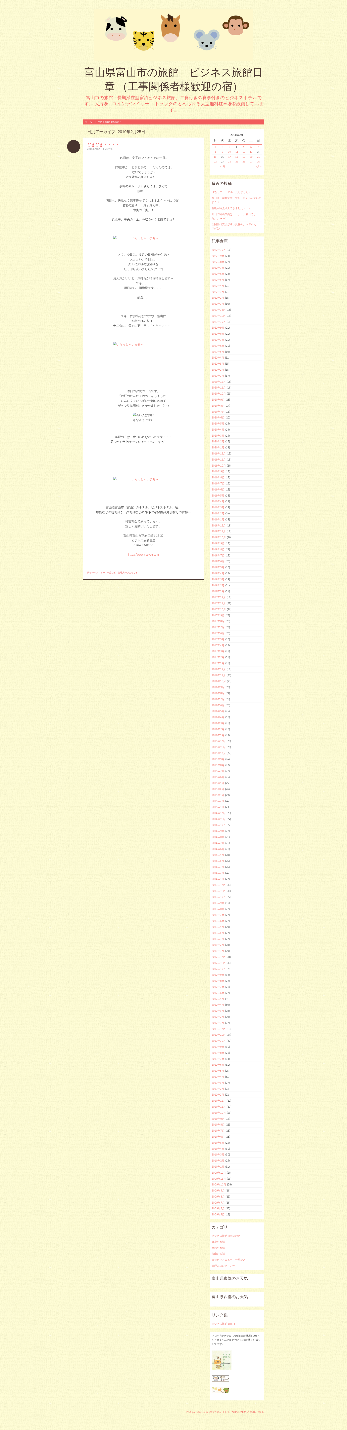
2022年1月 (218, 303)
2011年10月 (219, 1040)
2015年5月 (218, 783)
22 (215, 161)
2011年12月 (219, 1028)
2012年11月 (219, 962)
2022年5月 (218, 279)
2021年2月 (218, 369)
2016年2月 (218, 729)
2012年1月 (218, 1022)
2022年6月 (218, 273)
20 (251, 156)
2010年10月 (219, 1112)
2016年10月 (219, 681)
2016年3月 (218, 723)
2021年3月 (218, 363)
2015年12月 (219, 741)
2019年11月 (219, 459)
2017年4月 (218, 645)
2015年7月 (218, 771)
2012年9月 (218, 974)
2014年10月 (219, 825)
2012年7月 (218, 986)
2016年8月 (218, 693)
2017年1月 (218, 663)
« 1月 (222, 166)
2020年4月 (218, 429)
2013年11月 (219, 890)
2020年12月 (219, 381)
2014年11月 (219, 819)
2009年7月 (218, 1202)
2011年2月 (218, 1088)
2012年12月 (219, 956)
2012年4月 (218, 1004)
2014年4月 (218, 861)
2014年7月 (218, 843)
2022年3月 (218, 291)
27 (251, 161)
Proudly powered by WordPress (203, 1411)
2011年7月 (218, 1058)
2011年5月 (218, 1070)
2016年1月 (218, 735)
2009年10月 (219, 1184)
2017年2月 (218, 657)
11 (237, 151)
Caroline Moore (255, 1411)
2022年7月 (218, 267)
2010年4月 (218, 1148)
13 (251, 151)
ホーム (88, 121)
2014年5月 (218, 854)
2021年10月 (219, 321)
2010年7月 (218, 1130)
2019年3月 (218, 507)
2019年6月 (218, 489)
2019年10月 (219, 465)
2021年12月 (219, 309)
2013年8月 (218, 909)
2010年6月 (218, 1136)
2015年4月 (218, 789)
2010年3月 (218, 1154)
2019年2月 (218, 513)
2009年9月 (218, 1190)
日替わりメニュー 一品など (101, 572)
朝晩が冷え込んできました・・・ (231, 208)
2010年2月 (218, 1160)
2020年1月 (218, 447)
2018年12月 (219, 525)
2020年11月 (219, 387)
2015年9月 (218, 759)
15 (215, 156)
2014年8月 (218, 837)
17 (229, 156)
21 (258, 156)
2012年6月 (218, 992)
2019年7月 (218, 483)
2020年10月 (219, 393)
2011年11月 (219, 1034)
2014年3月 (218, 867)
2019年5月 (218, 495)
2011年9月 (218, 1046)
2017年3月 (218, 651)
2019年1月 (218, 519)
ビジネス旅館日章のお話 (226, 1235)
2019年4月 (218, 501)
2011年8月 (218, 1052)
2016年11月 (219, 675)
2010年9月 (218, 1118)
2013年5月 (218, 926)
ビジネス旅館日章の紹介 (108, 121)
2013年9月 (218, 903)
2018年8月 (218, 549)
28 (258, 161)
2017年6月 (218, 633)
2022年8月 (218, 261)
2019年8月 (218, 477)
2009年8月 (218, 1196)
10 (229, 151)
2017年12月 (219, 597)
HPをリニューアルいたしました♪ (231, 192)
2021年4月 (218, 357)
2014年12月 (219, 813)
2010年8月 (218, 1124)
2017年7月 (218, 627)
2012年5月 (218, 998)
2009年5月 (218, 1214)
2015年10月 (219, 753)
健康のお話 (218, 1241)
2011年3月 (218, 1082)
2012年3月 (218, 1010)
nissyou (108, 149)
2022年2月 (218, 297)
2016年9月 (218, 687)
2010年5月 (218, 1142)
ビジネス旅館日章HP (223, 1323)
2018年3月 (218, 579)
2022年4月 (218, 285)
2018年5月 (218, 567)
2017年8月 (218, 621)
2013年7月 (218, 914)
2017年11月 (219, 603)
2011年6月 (218, 1064)
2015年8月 (218, 765)
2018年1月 (218, 591)
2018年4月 (218, 573)
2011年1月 (218, 1094)
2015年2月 (218, 801)
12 (244, 151)
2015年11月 (219, 747)
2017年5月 (218, 639)
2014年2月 (218, 873)
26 (243, 161)
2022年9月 (218, 255)
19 (244, 156)
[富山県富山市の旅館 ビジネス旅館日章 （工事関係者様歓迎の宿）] (173, 35)
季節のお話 (218, 1247)
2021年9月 (218, 327)
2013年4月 (218, 932)
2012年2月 (218, 1016)
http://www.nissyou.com (143, 554)
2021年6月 (218, 345)
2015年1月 (218, 807)
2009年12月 (219, 1172)
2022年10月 (219, 249)
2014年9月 (218, 831)
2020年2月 (218, 441)
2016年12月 (219, 669)
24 (229, 161)
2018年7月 (218, 555)
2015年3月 (218, 795)
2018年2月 (218, 585)
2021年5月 (218, 351)
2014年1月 (218, 879)
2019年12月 (219, 453)
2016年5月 (218, 711)
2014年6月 (218, 849)
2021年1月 (218, 375)
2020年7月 (218, 411)
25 (236, 161)
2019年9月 (218, 471)
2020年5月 (218, 423)
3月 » (258, 166)
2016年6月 (218, 705)
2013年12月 (219, 884)
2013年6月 (218, 920)
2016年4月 (218, 717)
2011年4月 (218, 1076)
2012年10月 (219, 968)
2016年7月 (218, 699)
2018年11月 (219, 531)
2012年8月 (218, 980)
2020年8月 (218, 405)
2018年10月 (219, 537)
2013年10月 (219, 897)
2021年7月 (218, 339)
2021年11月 (219, 315)
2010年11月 (219, 1106)
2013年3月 (218, 939)
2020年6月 (218, 417)
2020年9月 (218, 399)
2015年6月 (218, 777)
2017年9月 (218, 615)
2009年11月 (219, 1178)
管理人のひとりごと (128, 572)
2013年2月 (218, 944)
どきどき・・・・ (103, 144)
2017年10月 (219, 609)
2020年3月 (218, 435)
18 (236, 156)
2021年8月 (218, 333)
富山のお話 (218, 1253)
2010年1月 (218, 1166)
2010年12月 (219, 1100)
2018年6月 (218, 561)
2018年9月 (218, 543)
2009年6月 (218, 1208)
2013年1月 (218, 950)
